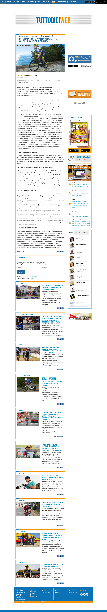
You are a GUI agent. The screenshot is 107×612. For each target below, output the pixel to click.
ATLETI (23, 2)
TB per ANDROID (20, 592)
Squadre (44, 591)
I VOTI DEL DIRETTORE (26, 314)
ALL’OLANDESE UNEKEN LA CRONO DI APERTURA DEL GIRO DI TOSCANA (52, 287)
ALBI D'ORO (46, 2)
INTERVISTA (21, 75)
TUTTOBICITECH (62, 2)
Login (100, 2)
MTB (20, 345)
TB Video (57, 591)
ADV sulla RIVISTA (72, 592)
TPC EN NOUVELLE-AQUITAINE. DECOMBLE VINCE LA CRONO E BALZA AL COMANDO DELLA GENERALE (52, 381)
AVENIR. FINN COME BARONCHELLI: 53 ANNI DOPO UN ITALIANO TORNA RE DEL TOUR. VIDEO (80, 193)
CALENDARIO (30, 2)
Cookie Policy (19, 597)
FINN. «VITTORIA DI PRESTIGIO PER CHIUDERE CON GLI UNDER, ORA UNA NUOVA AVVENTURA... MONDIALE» (81, 215)
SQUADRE (16, 2)
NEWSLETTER (72, 2)
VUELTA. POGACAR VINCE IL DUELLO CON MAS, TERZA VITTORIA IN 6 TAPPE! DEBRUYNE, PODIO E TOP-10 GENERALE (52, 416)
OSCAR (38, 2)
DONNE (21, 283)
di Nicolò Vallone (22, 78)
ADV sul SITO (70, 591)
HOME (2, 2)
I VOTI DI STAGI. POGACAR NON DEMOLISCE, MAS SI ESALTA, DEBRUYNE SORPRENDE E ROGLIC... (51, 319)
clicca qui (34, 276)
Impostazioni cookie (21, 599)
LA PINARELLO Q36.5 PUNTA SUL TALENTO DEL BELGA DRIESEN (52, 504)
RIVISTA (9, 2)
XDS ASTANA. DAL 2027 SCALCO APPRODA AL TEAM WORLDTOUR (52, 477)
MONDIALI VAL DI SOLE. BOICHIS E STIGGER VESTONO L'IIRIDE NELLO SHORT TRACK (51, 350)
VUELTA (21, 410)
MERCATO (22, 473)
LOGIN (20, 272)
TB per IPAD (19, 591)
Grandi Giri (78, 232)
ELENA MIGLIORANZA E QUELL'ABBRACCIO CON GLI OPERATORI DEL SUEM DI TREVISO (52, 536)
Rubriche (71, 232)
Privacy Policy (19, 596)
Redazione (19, 594)
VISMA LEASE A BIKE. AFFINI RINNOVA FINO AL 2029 (52, 565)
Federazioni (85, 232)
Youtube (57, 592)
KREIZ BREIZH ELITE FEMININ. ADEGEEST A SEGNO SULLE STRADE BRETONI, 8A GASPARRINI (51, 447)
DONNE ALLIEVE (24, 531)
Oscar (33, 593)
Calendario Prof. (46, 592)
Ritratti (34, 591)
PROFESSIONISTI (24, 376)
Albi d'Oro (34, 596)
